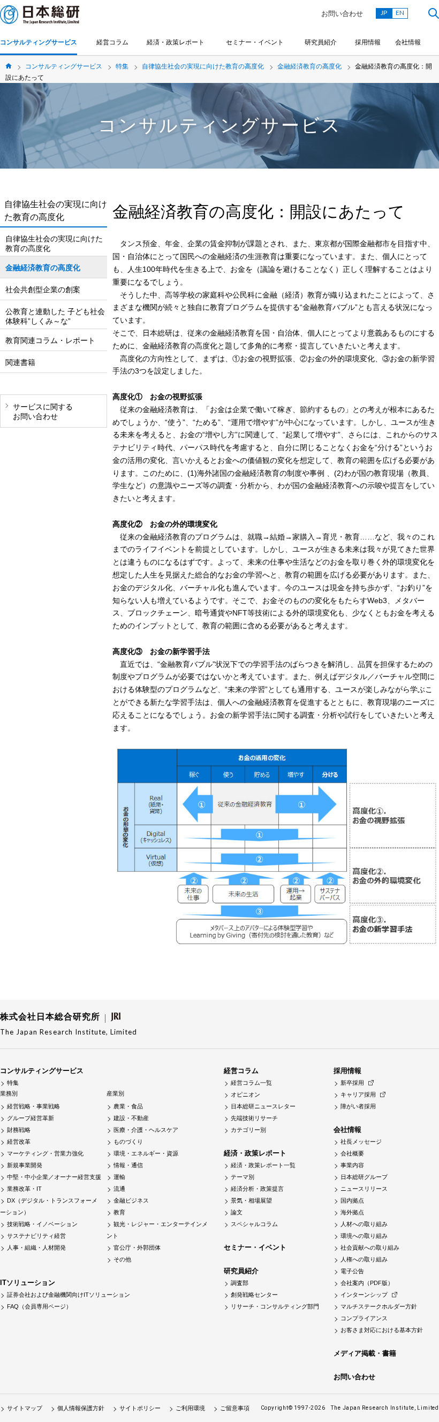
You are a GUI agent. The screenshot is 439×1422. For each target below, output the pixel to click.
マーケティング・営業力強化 (45, 1153)
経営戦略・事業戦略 (33, 1106)
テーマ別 (242, 1177)
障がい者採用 (358, 1106)
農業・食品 (128, 1106)
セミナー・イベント (255, 42)
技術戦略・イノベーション (42, 1224)
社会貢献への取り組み (369, 1247)
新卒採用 (352, 1082)
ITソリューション (27, 1283)
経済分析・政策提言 (257, 1188)
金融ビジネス (131, 1200)
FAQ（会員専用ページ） (39, 1306)
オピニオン (245, 1094)
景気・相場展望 (251, 1200)
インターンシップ (364, 1294)
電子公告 (352, 1271)
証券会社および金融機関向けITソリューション (68, 1294)
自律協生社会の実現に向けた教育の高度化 (203, 66)
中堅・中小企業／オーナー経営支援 (54, 1177)
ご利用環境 (190, 1408)
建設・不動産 (131, 1118)
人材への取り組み (364, 1224)
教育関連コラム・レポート (50, 340)
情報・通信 (128, 1165)
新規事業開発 (24, 1165)
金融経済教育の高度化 (309, 66)
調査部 (239, 1283)
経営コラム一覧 (251, 1082)
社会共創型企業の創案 (42, 289)
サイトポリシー (140, 1408)
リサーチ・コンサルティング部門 (275, 1306)
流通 (119, 1188)
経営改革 (19, 1141)
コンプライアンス (364, 1318)
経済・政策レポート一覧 (263, 1165)
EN (400, 13)
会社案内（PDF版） (366, 1283)
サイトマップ (24, 1408)
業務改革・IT (24, 1188)
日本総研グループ (364, 1177)
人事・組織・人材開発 (36, 1247)
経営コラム (112, 42)
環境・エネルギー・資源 (145, 1153)
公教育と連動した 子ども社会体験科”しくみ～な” (55, 316)
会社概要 (352, 1153)
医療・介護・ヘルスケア (145, 1130)
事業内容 (352, 1165)
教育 (119, 1212)
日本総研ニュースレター (263, 1106)
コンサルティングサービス (38, 42)
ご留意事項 (234, 1408)
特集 (122, 66)
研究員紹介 (321, 42)
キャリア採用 (358, 1094)
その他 (122, 1259)
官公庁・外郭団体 (137, 1247)
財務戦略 (19, 1130)
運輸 (119, 1177)
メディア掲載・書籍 (365, 1353)
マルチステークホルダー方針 (378, 1306)
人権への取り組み (364, 1259)
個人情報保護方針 (80, 1408)
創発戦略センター (254, 1294)
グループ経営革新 (30, 1118)
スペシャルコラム (254, 1224)
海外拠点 (352, 1212)
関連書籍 (20, 362)
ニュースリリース (364, 1188)
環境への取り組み (364, 1236)
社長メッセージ (361, 1141)
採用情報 (368, 42)
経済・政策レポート (176, 42)
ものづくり (128, 1141)
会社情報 (408, 42)
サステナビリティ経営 (36, 1236)
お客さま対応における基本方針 (381, 1330)
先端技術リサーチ (254, 1118)
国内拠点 (352, 1200)
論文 (237, 1212)
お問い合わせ (342, 14)
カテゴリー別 (248, 1130)
